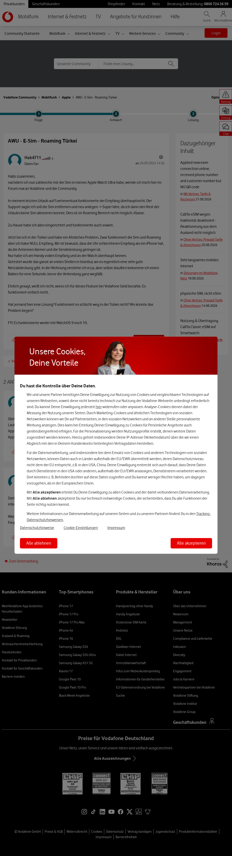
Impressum (116, 527)
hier (99, 406)
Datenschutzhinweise (37, 527)
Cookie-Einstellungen (81, 527)
